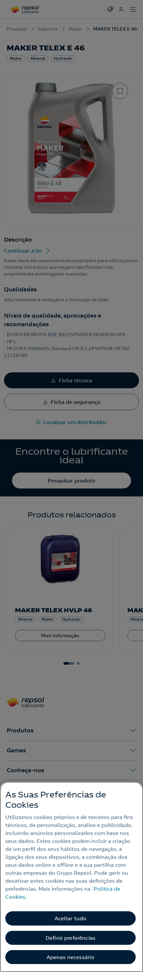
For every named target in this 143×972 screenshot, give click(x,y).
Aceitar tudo (71, 918)
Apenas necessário (71, 957)
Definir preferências (70, 938)
